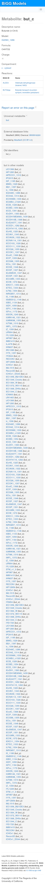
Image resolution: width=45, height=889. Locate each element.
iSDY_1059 (11, 305)
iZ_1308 (10, 329)
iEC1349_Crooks (14, 379)
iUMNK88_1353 (14, 320)
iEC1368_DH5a (13, 388)
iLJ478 (9, 343)
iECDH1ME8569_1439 (17, 216)
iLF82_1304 (12, 290)
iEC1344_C (11, 391)
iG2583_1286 (8, 39)
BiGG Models (14, 3)
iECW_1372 (12, 281)
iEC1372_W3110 (14, 385)
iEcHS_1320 (12, 231)
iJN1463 (10, 397)
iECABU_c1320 (13, 201)
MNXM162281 (35, 135)
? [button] (35, 107)
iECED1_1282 (13, 225)
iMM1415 (10, 340)
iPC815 (10, 178)
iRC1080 (10, 349)
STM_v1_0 (11, 569)
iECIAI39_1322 (13, 237)
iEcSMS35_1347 (14, 272)
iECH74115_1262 (14, 228)
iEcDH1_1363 (13, 213)
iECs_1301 (11, 263)
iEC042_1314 (13, 195)
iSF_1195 (11, 180)
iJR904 (9, 332)
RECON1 (10, 358)
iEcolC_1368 (12, 255)
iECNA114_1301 (14, 240)
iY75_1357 (11, 352)
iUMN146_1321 (13, 317)
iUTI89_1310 (12, 323)
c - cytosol (6, 67)
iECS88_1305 (13, 261)
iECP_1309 (11, 257)
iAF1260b (11, 361)
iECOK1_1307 (13, 252)
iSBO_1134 (11, 302)
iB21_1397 (11, 186)
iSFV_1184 (11, 308)
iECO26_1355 (13, 249)
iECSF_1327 (12, 269)
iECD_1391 (11, 210)
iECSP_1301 (12, 275)
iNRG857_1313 (13, 293)
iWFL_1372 (11, 326)
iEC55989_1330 (14, 198)
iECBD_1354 (12, 207)
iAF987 (9, 338)
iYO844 (10, 355)
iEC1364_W (12, 382)
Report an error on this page (18, 107)
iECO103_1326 (13, 243)
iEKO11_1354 (13, 284)
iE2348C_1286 (13, 192)
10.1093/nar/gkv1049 (33, 870)
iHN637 (10, 346)
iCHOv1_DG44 (13, 373)
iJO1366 (10, 169)
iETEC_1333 (12, 287)
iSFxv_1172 (12, 311)
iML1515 (10, 367)
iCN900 (10, 394)
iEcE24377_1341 (14, 222)
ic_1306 (10, 189)
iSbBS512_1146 (14, 299)
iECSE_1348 (12, 266)
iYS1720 (10, 622)
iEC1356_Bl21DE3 (15, 376)
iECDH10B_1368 (14, 219)
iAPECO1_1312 (14, 174)
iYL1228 (10, 335)
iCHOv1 (10, 364)
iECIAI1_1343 (13, 234)
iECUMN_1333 (13, 278)
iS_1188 (10, 296)
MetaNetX (18, 140)
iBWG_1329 (12, 183)
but (7, 120)
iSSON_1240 (12, 314)
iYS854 (9, 601)
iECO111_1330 (13, 246)
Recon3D (11, 370)
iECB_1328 (11, 204)
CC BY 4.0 (27, 140)
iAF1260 (10, 172)
